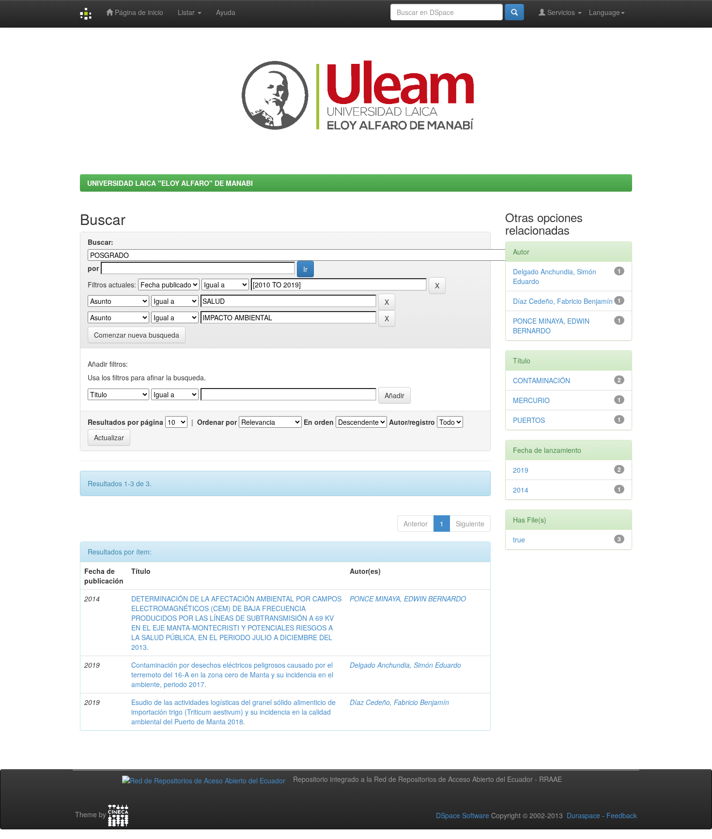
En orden (319, 422)
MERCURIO (531, 400)
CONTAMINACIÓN (541, 380)
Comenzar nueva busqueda (136, 335)
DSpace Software (462, 815)
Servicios (561, 12)
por (93, 268)
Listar (187, 12)
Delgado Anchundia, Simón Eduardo (405, 665)
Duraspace (583, 815)
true (519, 539)
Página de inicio (138, 12)
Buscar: (100, 242)
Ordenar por (217, 422)
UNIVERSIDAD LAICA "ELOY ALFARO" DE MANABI (170, 183)
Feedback (621, 815)
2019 (520, 470)
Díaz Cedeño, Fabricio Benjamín (399, 702)
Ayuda (225, 12)
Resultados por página (125, 422)
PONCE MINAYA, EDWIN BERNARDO (408, 598)
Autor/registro (412, 422)
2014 (520, 489)
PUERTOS (529, 420)
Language (604, 12)
